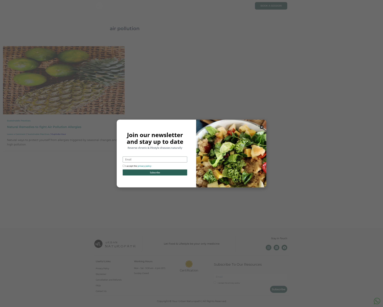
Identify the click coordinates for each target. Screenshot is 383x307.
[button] (261, 127)
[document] (191, 153)
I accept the (138, 166)
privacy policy (144, 166)
